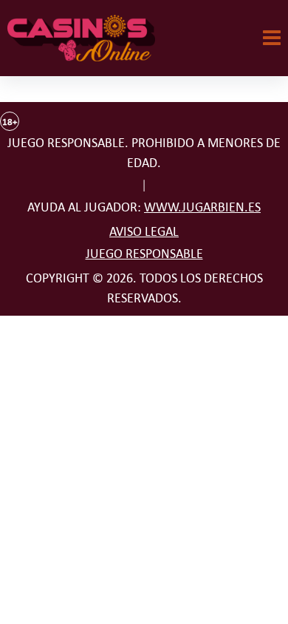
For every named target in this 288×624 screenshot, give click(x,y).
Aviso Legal (144, 231)
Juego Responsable (144, 253)
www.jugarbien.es (202, 207)
